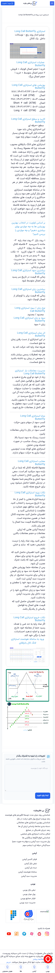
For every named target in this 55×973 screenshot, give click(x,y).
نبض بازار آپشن (30, 863)
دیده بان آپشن (31, 867)
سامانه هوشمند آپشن (27, 872)
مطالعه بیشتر (38, 959)
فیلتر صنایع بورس (28, 898)
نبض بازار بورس (29, 890)
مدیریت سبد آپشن (29, 876)
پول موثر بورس (29, 894)
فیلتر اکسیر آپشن (29, 859)
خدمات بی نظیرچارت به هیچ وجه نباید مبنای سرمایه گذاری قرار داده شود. (26, 958)
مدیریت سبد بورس (27, 902)
